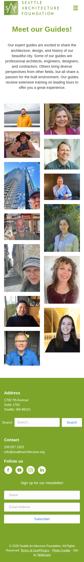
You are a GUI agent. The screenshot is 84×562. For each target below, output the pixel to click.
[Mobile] (75, 8)
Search (7, 422)
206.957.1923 (14, 447)
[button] (72, 422)
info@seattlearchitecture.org (24, 452)
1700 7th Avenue (16, 400)
